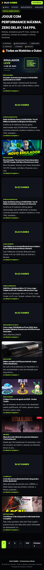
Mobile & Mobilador (9, 286)
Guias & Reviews (8, 244)
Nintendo (6, 434)
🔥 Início (6, 7)
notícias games (8, 514)
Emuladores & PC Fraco (10, 325)
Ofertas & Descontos (10, 117)
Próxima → (37, 544)
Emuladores (7, 359)
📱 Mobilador (34, 43)
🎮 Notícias (7, 43)
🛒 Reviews (18, 46)
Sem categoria (8, 75)
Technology (7, 476)
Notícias (15, 7)
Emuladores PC (26, 7)
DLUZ (9, 2)
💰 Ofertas (29, 46)
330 (27, 543)
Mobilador (39, 7)
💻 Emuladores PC (20, 43)
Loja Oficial (37, 2)
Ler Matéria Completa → (11, 91)
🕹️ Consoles (7, 46)
